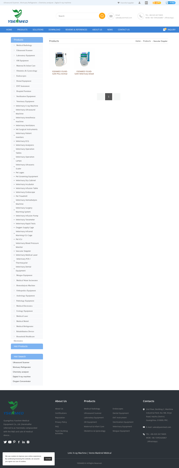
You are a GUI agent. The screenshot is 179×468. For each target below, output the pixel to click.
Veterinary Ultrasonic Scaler (25, 166)
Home (9, 29)
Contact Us (124, 29)
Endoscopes (21, 76)
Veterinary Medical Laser (27, 255)
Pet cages (20, 172)
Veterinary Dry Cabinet (26, 180)
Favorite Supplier (127, 3)
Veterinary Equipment (25, 101)
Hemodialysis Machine (25, 285)
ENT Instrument (22, 86)
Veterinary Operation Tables (25, 151)
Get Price (60, 84)
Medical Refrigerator (24, 326)
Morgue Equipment (24, 275)
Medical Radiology (24, 45)
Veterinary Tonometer (25, 219)
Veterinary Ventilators (25, 125)
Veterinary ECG (22, 141)
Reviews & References (76, 29)
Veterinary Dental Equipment (23, 268)
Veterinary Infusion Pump (27, 215)
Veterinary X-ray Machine (27, 106)
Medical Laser (22, 316)
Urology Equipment (24, 311)
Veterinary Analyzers (25, 145)
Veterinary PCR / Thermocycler (23, 261)
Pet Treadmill (21, 196)
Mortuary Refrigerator (28, 2)
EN (146, 3)
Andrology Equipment (25, 296)
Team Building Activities (61, 432)
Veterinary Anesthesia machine (25, 119)
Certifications (61, 413)
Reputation (60, 417)
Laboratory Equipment (25, 55)
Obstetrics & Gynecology (26, 71)
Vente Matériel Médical (100, 453)
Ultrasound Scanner (11, 2)
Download (54, 29)
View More (59, 79)
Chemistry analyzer (46, 2)
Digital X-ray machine (63, 2)
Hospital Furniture (23, 91)
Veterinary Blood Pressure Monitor (27, 245)
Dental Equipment (23, 81)
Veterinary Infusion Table (27, 188)
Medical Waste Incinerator (27, 280)
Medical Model (22, 321)
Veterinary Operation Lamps (25, 159)
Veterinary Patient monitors (24, 135)
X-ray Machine (80, 453)
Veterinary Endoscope (25, 192)
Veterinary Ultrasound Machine (25, 111)
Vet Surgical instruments (26, 129)
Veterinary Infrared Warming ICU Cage (24, 233)
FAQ (57, 426)
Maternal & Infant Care (25, 66)
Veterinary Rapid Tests (26, 223)
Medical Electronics (24, 306)
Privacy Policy (61, 422)
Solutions (38, 29)
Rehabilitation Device (25, 331)
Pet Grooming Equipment (27, 176)
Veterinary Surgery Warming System (24, 210)
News (110, 29)
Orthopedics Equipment (26, 291)
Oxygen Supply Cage (25, 227)
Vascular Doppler (23, 251)
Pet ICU (19, 239)
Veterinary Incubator (25, 184)
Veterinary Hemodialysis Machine (26, 202)
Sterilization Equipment (26, 96)
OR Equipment (22, 61)
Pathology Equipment (25, 301)
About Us (97, 29)
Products (22, 29)
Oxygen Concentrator (22, 381)
